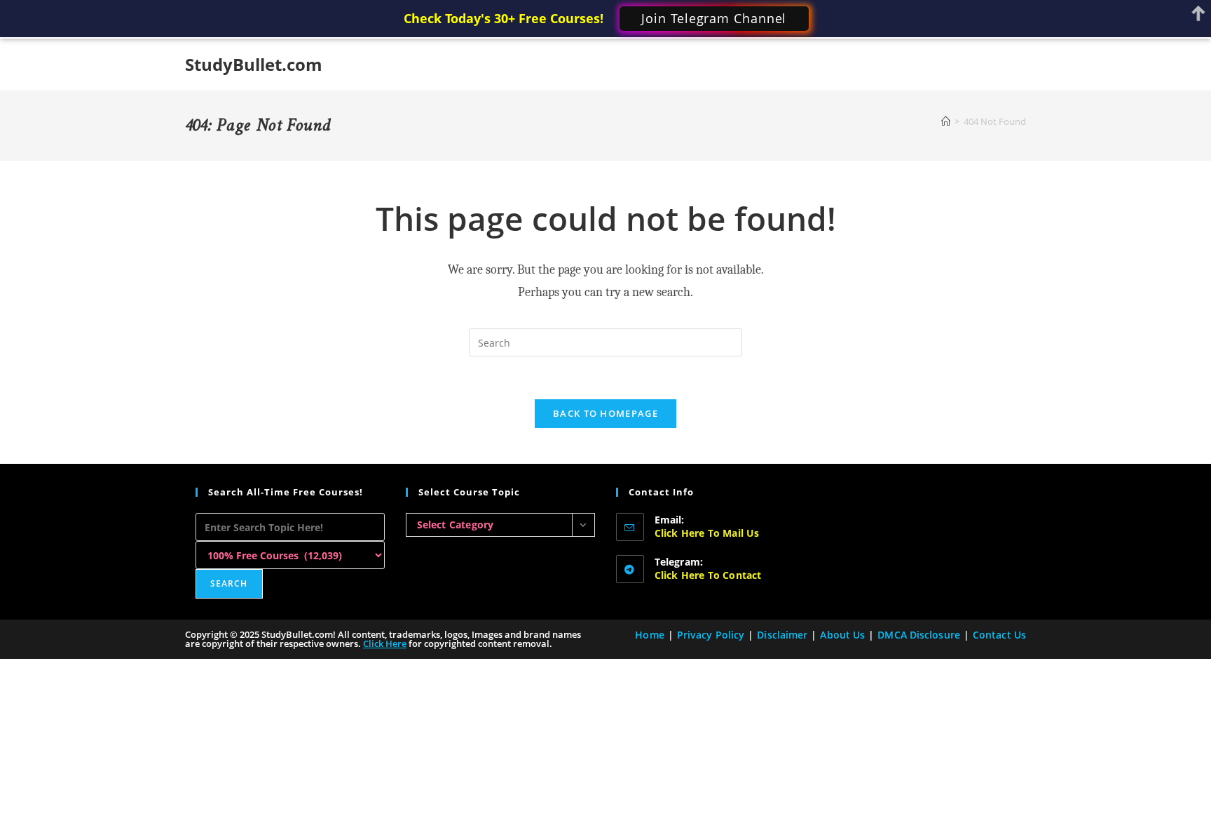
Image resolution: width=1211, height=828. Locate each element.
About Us (842, 634)
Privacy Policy (710, 634)
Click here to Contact (708, 575)
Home (649, 634)
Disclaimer (782, 634)
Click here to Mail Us (707, 533)
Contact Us (999, 634)
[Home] (945, 121)
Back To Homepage (605, 413)
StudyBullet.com (253, 64)
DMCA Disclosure (918, 634)
